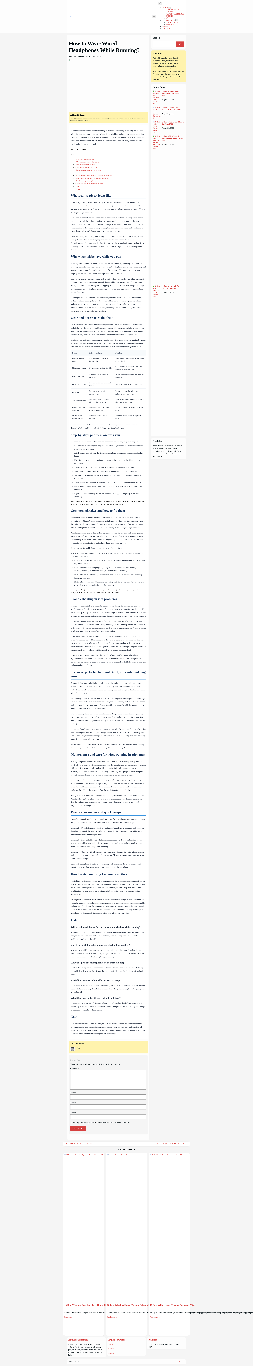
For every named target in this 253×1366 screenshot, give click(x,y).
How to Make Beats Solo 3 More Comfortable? (79, 1144)
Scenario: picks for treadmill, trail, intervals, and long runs (94, 175)
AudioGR (76, 1362)
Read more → (69, 1317)
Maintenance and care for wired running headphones (92, 178)
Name (73, 1093)
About (110, 1344)
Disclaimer (181, 1362)
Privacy (176, 1362)
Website (73, 1113)
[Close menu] (160, 3)
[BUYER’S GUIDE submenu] (176, 20)
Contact (111, 1349)
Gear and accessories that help (85, 165)
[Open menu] (154, 16)
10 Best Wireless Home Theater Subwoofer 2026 (171, 109)
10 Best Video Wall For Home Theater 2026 (170, 287)
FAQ (78, 186)
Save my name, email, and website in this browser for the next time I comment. (101, 1123)
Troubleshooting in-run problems (86, 173)
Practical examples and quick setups (87, 181)
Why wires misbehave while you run (87, 162)
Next (78, 189)
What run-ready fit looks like (85, 159)
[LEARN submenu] (169, 8)
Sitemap (111, 1353)
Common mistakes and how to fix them (88, 170)
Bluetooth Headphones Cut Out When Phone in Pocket (172, 1144)
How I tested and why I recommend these (90, 184)
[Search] (180, 44)
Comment (74, 1069)
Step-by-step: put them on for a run (87, 167)
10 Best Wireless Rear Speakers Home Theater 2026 (171, 93)
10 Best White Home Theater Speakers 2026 (173, 123)
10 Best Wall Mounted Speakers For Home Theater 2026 (173, 138)
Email (73, 1103)
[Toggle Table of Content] (72, 155)
